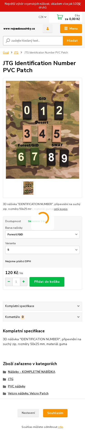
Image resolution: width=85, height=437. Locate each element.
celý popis (61, 209)
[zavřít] (79, 4)
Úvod (6, 52)
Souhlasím (55, 413)
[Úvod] (19, 28)
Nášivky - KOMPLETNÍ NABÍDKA (31, 372)
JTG (16, 52)
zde (60, 427)
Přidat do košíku (47, 281)
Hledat (72, 40)
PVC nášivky (16, 386)
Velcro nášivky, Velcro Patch (28, 393)
